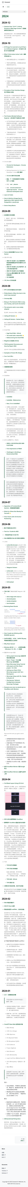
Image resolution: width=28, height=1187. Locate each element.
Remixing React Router (11, 606)
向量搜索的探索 (8, 367)
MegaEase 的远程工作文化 (11, 341)
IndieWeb (9, 397)
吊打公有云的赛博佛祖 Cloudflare (13, 819)
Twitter (4, 1171)
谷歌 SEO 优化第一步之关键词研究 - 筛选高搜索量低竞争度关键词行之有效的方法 (16, 262)
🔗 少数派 (19, 649)
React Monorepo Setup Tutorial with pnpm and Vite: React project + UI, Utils (16, 666)
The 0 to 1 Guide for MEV (11, 531)
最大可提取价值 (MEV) (10, 528)
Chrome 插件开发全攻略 (13, 175)
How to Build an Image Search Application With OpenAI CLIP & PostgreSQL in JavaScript (13, 200)
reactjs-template (11, 601)
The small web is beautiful (14, 335)
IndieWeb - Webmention (14, 400)
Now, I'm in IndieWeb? (13, 403)
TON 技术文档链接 (12, 865)
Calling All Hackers (9, 316)
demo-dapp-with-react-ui (14, 596)
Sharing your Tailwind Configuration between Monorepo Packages (13, 682)
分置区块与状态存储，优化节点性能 (13, 886)
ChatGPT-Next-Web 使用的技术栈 (13, 1024)
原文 (18, 172)
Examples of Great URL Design (13, 353)
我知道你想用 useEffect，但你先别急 (14, 909)
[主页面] (3, 7)
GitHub (4, 1173)
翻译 (21, 172)
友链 (3, 1152)
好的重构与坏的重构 (9, 215)
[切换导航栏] (3, 2)
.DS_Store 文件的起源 (10, 280)
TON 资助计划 (10, 882)
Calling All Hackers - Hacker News (14, 319)
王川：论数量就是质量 (10, 995)
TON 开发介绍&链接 (12, 868)
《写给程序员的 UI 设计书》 (11, 535)
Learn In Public (8, 195)
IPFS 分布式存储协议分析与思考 (12, 290)
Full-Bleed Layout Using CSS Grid (14, 783)
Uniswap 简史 (8, 298)
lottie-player (10, 582)
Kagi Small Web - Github (14, 333)
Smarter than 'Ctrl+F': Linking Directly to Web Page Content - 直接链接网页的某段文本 (15, 28)
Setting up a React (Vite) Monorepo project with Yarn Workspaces (15, 672)
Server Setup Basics (10, 205)
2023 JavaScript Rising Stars (12, 1119)
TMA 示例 (6, 591)
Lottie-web (10, 571)
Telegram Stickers (12, 567)
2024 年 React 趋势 (9, 906)
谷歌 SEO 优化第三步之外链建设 (15, 271)
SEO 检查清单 (10, 277)
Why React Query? (9, 644)
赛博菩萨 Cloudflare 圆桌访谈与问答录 (14, 822)
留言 (3, 1155)
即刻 (3, 1168)
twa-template (11, 603)
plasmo (16, 184)
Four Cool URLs (8, 356)
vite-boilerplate (11, 599)
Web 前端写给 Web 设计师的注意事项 (14, 538)
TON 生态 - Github (12, 879)
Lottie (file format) (12, 545)
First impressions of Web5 (14, 448)
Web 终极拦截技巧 (9, 902)
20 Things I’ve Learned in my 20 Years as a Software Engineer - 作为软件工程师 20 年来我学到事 (15, 49)
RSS (3, 1157)
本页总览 (5, 11)
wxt (11, 184)
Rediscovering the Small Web (15, 337)
